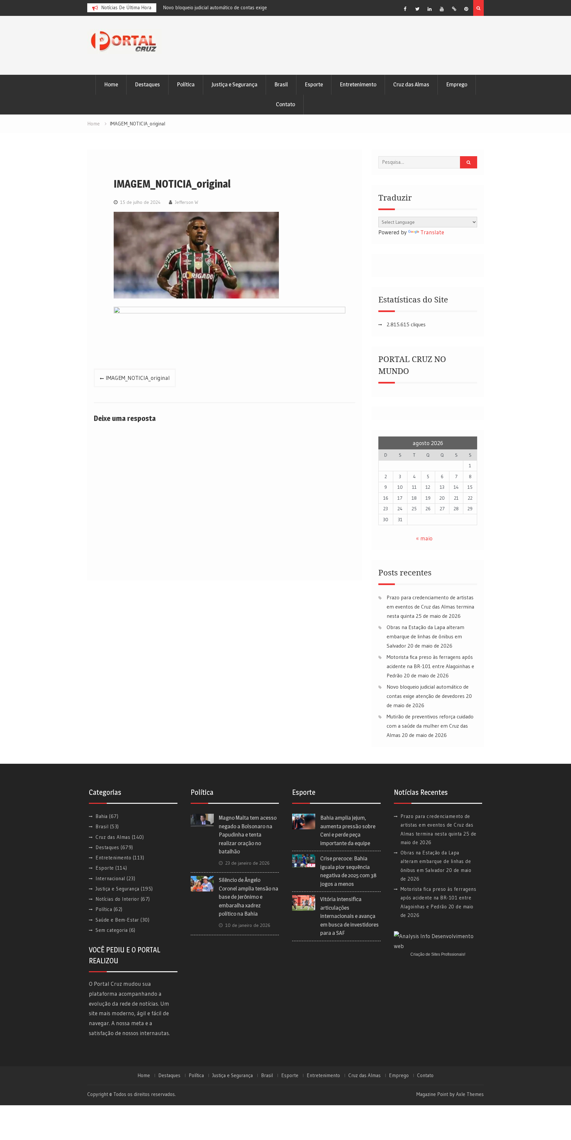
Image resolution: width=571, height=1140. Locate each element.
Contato (285, 104)
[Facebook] (405, 9)
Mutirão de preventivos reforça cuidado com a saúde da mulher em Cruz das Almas (430, 725)
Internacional (110, 878)
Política (186, 84)
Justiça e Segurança (234, 84)
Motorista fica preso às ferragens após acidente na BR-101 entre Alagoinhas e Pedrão (430, 666)
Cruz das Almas (411, 84)
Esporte (314, 84)
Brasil (281, 84)
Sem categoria (111, 930)
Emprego (456, 84)
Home (111, 84)
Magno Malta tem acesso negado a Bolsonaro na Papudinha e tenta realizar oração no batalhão (248, 834)
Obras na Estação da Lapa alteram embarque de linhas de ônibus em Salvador (425, 636)
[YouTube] (442, 9)
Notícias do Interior (117, 899)
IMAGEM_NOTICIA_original (138, 377)
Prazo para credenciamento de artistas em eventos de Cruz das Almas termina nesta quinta (430, 606)
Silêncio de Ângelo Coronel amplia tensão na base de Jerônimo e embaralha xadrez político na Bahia (248, 897)
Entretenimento (358, 84)
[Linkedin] (429, 9)
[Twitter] (417, 9)
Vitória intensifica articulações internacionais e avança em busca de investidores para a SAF (349, 916)
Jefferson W (186, 202)
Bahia (101, 816)
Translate (432, 232)
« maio (424, 538)
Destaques (147, 84)
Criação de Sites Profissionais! (437, 954)
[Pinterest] (466, 9)
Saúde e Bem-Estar (117, 920)
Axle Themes (470, 1094)
